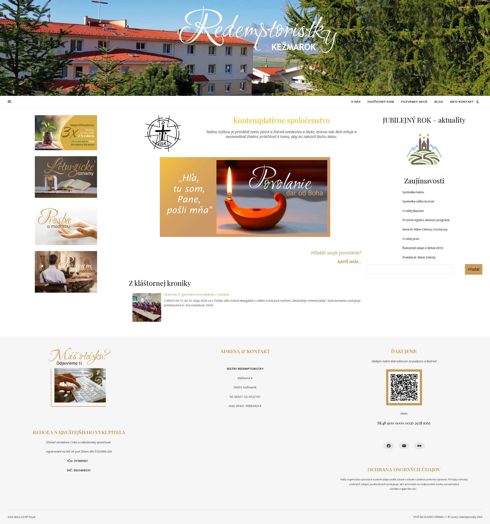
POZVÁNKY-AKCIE (414, 101)
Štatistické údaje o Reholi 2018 (422, 248)
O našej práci (410, 239)
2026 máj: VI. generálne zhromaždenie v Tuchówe (196, 294)
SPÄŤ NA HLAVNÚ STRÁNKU (428, 517)
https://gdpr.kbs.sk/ (404, 488)
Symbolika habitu (413, 192)
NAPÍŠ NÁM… (349, 261)
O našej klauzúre (413, 211)
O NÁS (356, 101)
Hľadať (473, 269)
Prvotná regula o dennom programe (426, 220)
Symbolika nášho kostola (418, 201)
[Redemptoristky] (245, 48)
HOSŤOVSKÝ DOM (381, 101)
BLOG (438, 101)
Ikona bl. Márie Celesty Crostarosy (425, 229)
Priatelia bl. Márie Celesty (419, 257)
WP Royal (29, 517)
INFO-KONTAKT (462, 101)
